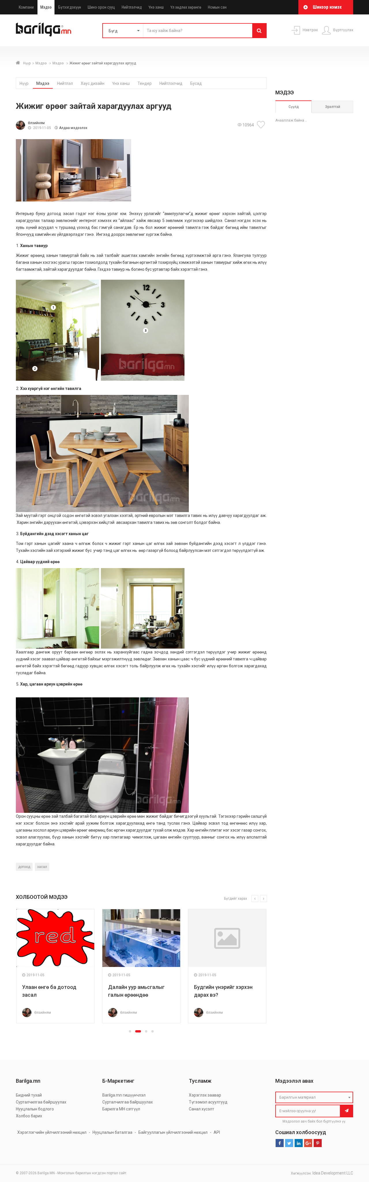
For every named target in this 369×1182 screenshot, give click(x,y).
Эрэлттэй (332, 107)
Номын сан (217, 7)
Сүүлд (294, 107)
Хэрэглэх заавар (205, 1095)
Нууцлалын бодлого (35, 1109)
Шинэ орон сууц (101, 7)
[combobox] (314, 1097)
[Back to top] (353, 1148)
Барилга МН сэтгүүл (121, 1109)
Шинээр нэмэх (327, 7)
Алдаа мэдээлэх (73, 128)
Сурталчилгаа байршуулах (41, 1102)
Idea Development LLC (332, 1173)
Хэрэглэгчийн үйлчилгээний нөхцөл (51, 1132)
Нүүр (27, 63)
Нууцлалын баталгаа (112, 1132)
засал (42, 867)
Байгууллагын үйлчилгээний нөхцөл (173, 1132)
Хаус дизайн (92, 83)
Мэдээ (46, 7)
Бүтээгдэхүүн (69, 7)
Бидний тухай (29, 1095)
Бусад (196, 83)
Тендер (145, 83)
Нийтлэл (65, 83)
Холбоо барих (29, 1116)
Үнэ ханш (156, 7)
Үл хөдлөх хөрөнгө (185, 7)
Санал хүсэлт (201, 1109)
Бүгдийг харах (235, 899)
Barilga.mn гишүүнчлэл (124, 1095)
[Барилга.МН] (43, 29)
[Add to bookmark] (262, 125)
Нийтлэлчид (132, 7)
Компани (26, 7)
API (217, 1132)
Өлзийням (36, 123)
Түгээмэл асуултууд (208, 1102)
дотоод (24, 867)
